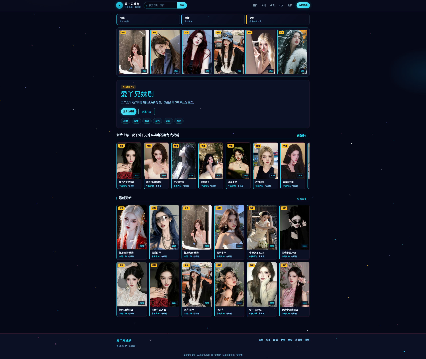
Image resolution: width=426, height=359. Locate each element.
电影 (290, 5)
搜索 (182, 5)
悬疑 (147, 120)
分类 (264, 5)
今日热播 (303, 5)
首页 (255, 5)
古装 (168, 120)
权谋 (272, 5)
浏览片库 (146, 111)
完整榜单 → (303, 135)
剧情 (125, 120)
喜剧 (179, 120)
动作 (157, 120)
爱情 (136, 120)
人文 (281, 5)
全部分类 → (303, 198)
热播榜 (298, 339)
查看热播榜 (128, 111)
